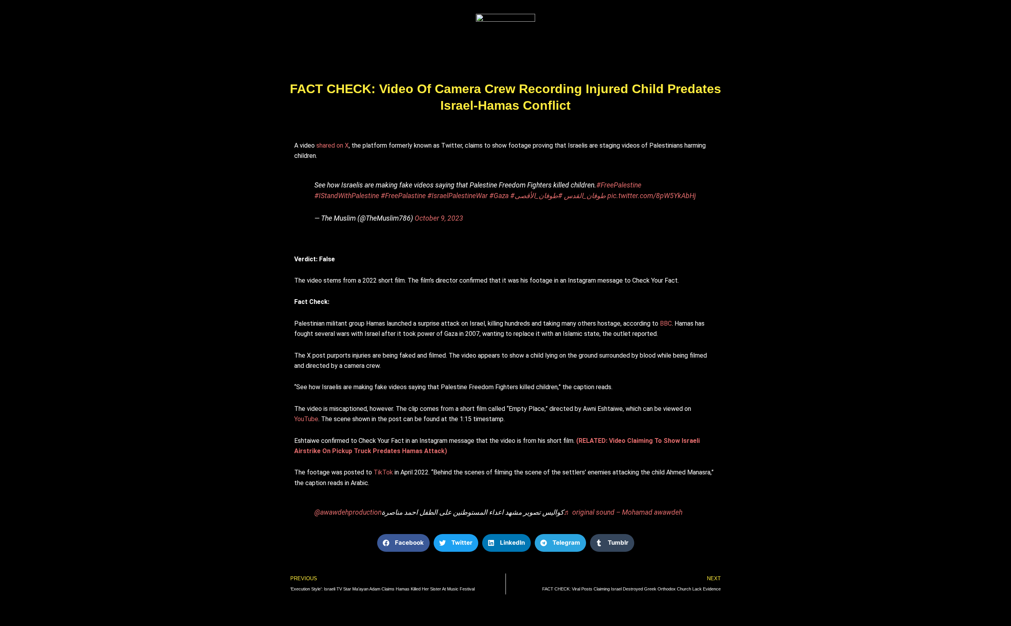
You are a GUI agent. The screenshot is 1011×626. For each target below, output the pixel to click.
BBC (666, 323)
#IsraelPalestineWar (457, 196)
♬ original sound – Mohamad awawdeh (623, 512)
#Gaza (499, 196)
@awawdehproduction (347, 512)
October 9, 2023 (439, 218)
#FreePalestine (618, 185)
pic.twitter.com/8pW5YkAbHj (651, 196)
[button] (403, 543)
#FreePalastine (403, 196)
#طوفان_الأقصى (538, 196)
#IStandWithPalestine (346, 196)
